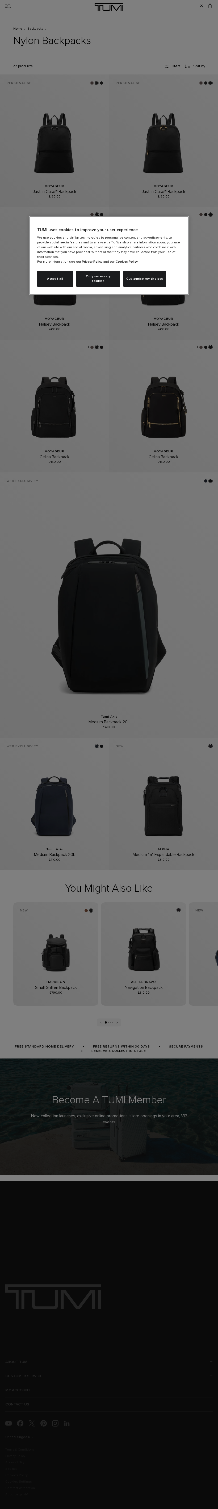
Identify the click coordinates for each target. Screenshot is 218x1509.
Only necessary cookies (98, 279)
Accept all (55, 278)
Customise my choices (144, 278)
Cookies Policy (127, 261)
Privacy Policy (92, 261)
